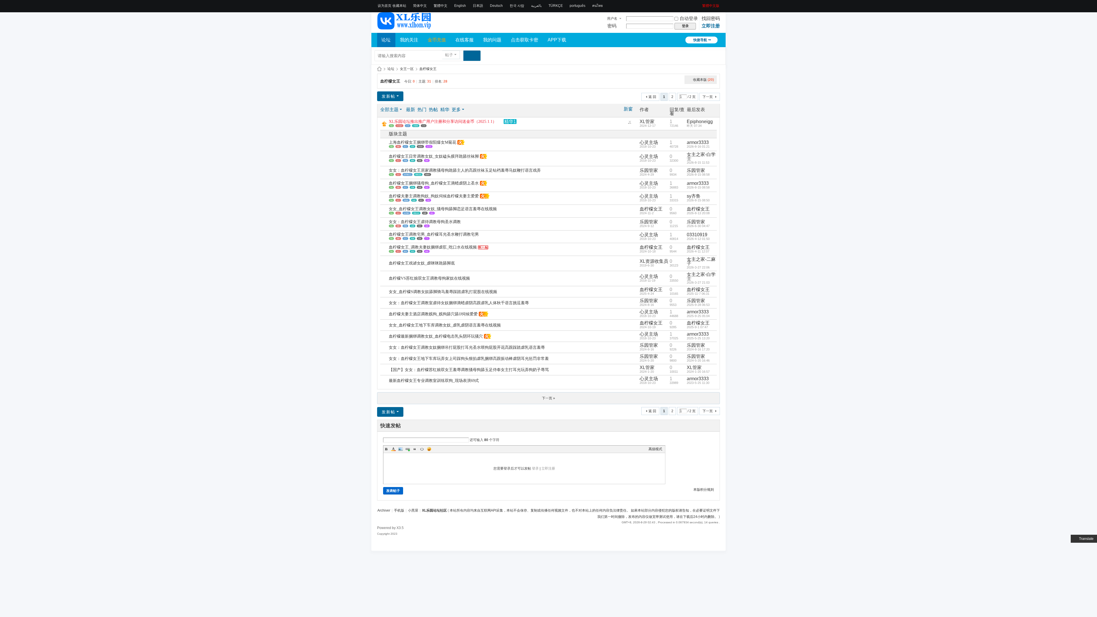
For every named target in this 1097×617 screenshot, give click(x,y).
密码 (611, 25)
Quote (415, 449)
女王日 (429, 146)
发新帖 (388, 96)
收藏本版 (703, 80)
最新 (410, 109)
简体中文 (420, 6)
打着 (428, 200)
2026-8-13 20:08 (698, 213)
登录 (535, 468)
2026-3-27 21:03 (698, 282)
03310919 (697, 234)
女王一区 (407, 69)
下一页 (707, 97)
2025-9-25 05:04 (698, 316)
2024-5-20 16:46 (698, 360)
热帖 (433, 109)
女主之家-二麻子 (701, 261)
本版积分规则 (703, 490)
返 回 (652, 97)
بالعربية (536, 6)
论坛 (386, 39)
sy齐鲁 (693, 196)
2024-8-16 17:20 (698, 349)
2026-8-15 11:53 (698, 162)
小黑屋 (413, 510)
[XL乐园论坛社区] (404, 27)
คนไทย (597, 6)
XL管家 (647, 121)
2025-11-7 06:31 (698, 293)
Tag (391, 126)
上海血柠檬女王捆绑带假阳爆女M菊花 (422, 142)
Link (408, 449)
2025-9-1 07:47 (697, 327)
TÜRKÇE (555, 6)
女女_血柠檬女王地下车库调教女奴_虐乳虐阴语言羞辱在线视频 (445, 325)
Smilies (429, 449)
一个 (426, 238)
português (577, 6)
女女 (398, 174)
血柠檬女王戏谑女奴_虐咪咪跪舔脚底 (422, 263)
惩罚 (412, 251)
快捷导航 (700, 40)
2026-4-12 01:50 (698, 239)
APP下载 (557, 39)
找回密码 (711, 18)
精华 (444, 109)
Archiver (383, 510)
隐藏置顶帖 (629, 123)
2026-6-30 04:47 (698, 226)
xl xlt (423, 126)
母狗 (419, 160)
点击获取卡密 (524, 39)
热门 (422, 109)
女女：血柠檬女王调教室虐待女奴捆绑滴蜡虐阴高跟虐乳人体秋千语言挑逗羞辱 (459, 303)
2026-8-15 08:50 (698, 200)
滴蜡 (426, 160)
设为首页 (384, 6)
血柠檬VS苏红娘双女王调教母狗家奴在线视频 (429, 278)
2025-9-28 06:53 (698, 305)
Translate (1086, 539)
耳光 (419, 251)
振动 (405, 251)
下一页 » (548, 398)
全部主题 (389, 109)
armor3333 (698, 142)
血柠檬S (406, 213)
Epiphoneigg (700, 121)
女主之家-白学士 (701, 156)
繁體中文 (440, 6)
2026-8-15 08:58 (698, 174)
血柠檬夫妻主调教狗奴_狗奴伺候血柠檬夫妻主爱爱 (434, 196)
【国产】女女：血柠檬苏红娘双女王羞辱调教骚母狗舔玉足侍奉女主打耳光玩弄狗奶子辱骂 (469, 370)
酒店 (419, 226)
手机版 (399, 510)
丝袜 (412, 146)
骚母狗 (427, 174)
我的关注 (409, 39)
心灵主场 (649, 142)
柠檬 (405, 160)
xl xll (407, 126)
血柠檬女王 (428, 69)
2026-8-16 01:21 (698, 146)
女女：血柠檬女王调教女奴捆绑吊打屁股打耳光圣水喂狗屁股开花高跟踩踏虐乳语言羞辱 (467, 347)
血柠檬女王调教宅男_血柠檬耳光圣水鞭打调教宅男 (434, 234)
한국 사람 (517, 6)
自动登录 (689, 18)
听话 (421, 200)
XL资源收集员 (654, 261)
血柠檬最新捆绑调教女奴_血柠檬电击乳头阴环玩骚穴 (436, 336)
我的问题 (492, 39)
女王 (405, 146)
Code (422, 449)
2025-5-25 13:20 (698, 338)
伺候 (426, 226)
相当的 (420, 146)
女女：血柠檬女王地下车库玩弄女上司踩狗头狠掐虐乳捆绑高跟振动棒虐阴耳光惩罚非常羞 (469, 358)
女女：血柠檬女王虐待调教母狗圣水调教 (425, 222)
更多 (456, 109)
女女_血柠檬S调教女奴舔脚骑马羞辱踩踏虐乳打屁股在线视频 (443, 292)
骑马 (432, 213)
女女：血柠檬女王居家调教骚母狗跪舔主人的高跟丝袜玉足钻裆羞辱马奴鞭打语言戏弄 (465, 170)
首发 (419, 238)
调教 (398, 146)
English (460, 6)
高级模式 (655, 449)
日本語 (478, 6)
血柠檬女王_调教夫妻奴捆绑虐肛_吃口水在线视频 (433, 247)
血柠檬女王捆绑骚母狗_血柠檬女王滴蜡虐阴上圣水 (434, 183)
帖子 (449, 55)
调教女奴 (418, 174)
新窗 (628, 109)
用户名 (612, 19)
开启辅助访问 (700, 4)
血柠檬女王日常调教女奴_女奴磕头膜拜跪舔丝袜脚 (434, 156)
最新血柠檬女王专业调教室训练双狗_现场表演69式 (434, 380)
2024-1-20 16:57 (698, 371)
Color (393, 449)
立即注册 (711, 25)
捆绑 (412, 160)
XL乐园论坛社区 (379, 69)
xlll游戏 (415, 126)
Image (400, 449)
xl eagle (399, 126)
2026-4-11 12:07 (698, 251)
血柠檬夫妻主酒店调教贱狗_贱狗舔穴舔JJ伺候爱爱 (433, 314)
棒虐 (426, 251)
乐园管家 (649, 170)
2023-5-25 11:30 (698, 382)
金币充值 (437, 39)
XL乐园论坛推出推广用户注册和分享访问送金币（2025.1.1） (443, 121)
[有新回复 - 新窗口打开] (385, 144)
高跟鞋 (406, 200)
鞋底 (414, 200)
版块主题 (398, 133)
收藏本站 (399, 6)
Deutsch (496, 6)
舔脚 (419, 187)
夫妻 (412, 226)
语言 (426, 187)
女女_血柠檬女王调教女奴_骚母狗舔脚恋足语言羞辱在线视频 (443, 209)
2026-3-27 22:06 (698, 267)
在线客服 (464, 39)
